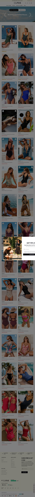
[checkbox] (23, 251)
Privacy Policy (29, 252)
